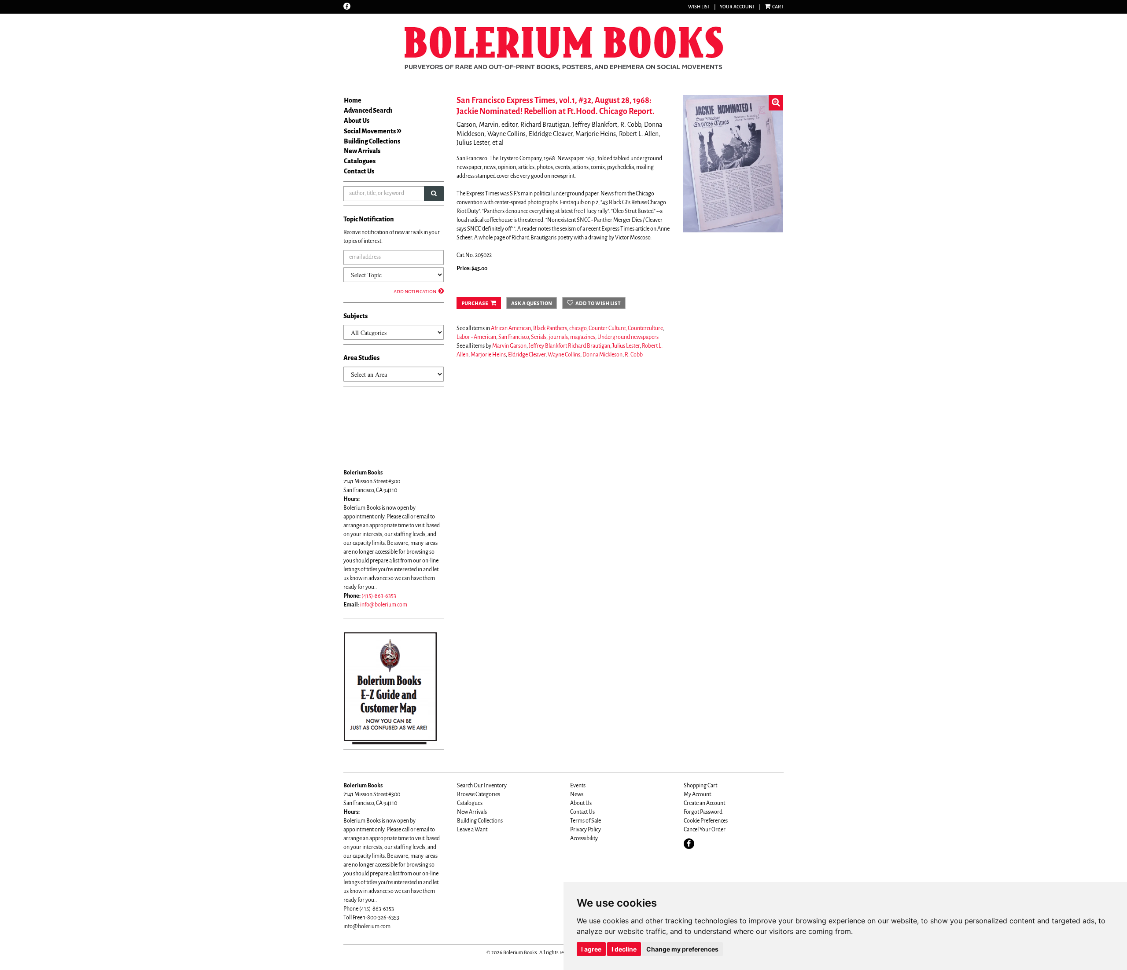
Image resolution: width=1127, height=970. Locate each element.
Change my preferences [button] (682, 949)
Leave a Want (472, 830)
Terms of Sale (585, 821)
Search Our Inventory (482, 786)
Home (352, 100)
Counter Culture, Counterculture (626, 328)
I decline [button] (624, 949)
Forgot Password (703, 812)
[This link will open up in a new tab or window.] (390, 688)
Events (578, 786)
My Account (697, 794)
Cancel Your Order (705, 830)
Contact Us (359, 171)
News (576, 794)
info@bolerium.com (383, 605)
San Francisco (513, 337)
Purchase (474, 303)
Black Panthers (550, 328)
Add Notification (415, 291)
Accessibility (584, 838)
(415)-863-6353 (378, 596)
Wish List (699, 6)
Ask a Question (531, 303)
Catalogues (360, 161)
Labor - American (476, 337)
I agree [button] (591, 949)
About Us (356, 120)
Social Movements (370, 131)
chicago (577, 328)
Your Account (737, 6)
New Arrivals (362, 150)
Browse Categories (478, 794)
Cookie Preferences (706, 821)
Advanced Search (368, 110)
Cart (777, 6)
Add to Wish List (598, 303)
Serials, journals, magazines (563, 337)
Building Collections (372, 141)
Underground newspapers (628, 337)
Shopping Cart (700, 786)
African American (511, 328)
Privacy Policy (585, 830)
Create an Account (704, 803)
